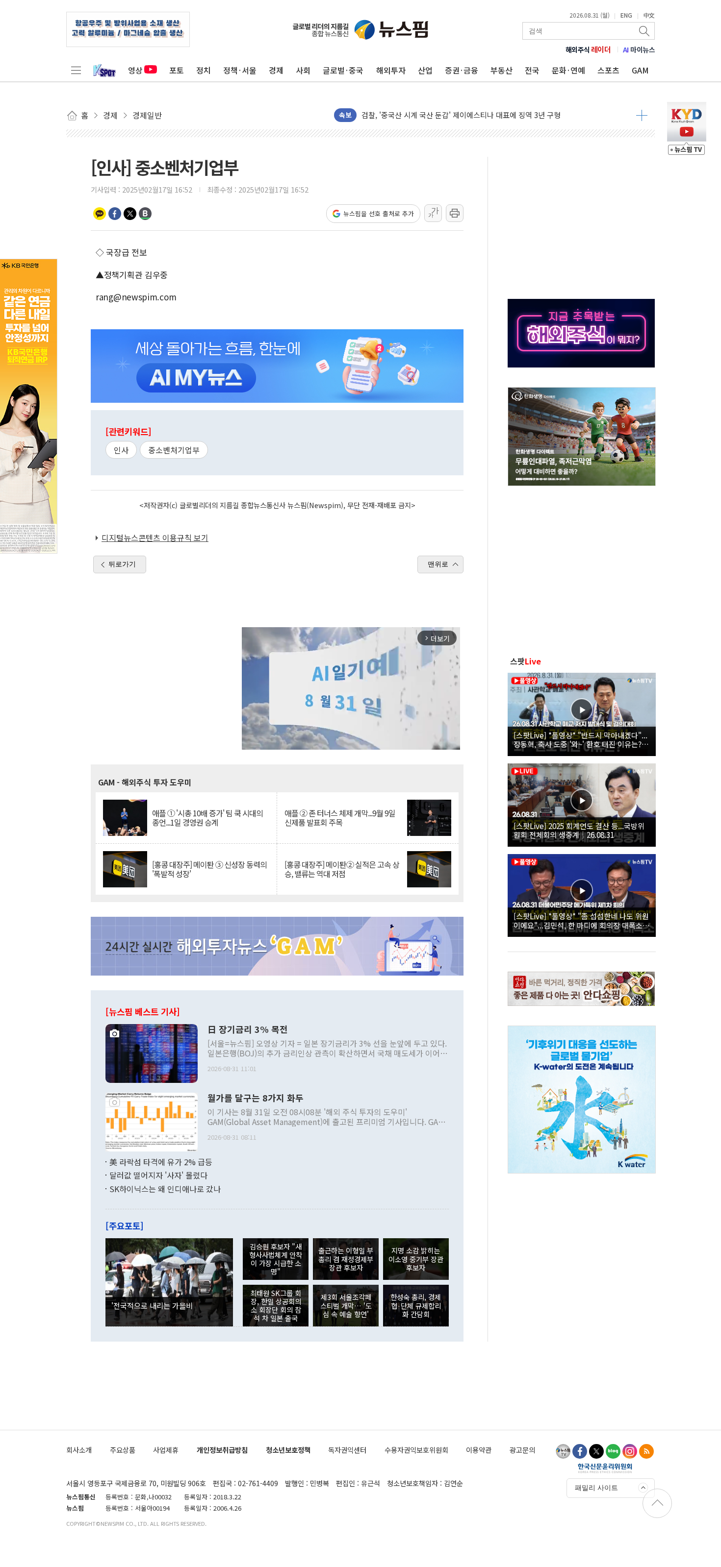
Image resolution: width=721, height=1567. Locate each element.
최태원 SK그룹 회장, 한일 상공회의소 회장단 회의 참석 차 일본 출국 (275, 1305)
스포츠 (608, 70)
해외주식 (588, 49)
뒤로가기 (122, 564)
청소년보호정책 (288, 1450)
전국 (532, 70)
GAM (640, 70)
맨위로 (438, 564)
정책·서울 (240, 70)
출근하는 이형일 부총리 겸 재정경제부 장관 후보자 (345, 1259)
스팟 (525, 661)
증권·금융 (461, 70)
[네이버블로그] (613, 1451)
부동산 (501, 70)
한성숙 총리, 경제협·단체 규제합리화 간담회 (415, 1305)
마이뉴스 (639, 49)
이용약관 (478, 1450)
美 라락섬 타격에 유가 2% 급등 (160, 1161)
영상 (135, 70)
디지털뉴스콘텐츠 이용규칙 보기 (155, 537)
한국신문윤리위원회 (605, 1468)
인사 (121, 450)
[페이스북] (579, 1451)
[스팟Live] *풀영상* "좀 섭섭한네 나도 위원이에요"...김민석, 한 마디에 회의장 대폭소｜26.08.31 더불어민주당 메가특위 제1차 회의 (582, 920)
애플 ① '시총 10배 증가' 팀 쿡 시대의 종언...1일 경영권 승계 (207, 817)
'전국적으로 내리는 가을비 (152, 1305)
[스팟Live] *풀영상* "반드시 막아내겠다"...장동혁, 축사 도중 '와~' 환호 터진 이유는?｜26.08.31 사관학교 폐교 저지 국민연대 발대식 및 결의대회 (581, 739)
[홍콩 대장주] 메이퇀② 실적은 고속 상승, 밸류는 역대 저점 (341, 869)
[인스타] (629, 1451)
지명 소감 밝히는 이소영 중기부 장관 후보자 (415, 1259)
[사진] (151, 1052)
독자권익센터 (347, 1450)
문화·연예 (568, 70)
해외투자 (391, 70)
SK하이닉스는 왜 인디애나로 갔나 (165, 1188)
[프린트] (455, 213)
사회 (303, 70)
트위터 (130, 213)
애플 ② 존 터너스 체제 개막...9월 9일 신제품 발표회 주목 (339, 817)
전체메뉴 (76, 70)
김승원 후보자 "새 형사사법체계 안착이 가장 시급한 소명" (275, 1259)
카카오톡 (99, 213)
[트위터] (596, 1451)
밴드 (145, 213)
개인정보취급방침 (222, 1450)
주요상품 (122, 1450)
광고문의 (522, 1450)
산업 (425, 70)
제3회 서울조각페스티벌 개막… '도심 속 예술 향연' (346, 1305)
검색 (645, 31)
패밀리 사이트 (596, 1488)
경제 (276, 70)
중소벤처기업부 (174, 450)
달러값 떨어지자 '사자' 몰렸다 (158, 1175)
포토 (176, 70)
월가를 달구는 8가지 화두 (255, 1098)
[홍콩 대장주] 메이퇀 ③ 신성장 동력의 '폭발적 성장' (209, 869)
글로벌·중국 (343, 70)
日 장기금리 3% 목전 (247, 1029)
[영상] (582, 713)
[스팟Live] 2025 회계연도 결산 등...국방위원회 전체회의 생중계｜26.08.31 (579, 830)
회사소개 (79, 1450)
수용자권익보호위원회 (416, 1450)
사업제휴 (166, 1450)
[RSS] (646, 1451)
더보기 (642, 115)
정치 (203, 70)
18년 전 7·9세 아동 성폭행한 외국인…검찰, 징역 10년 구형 (452, 115)
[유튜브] (563, 1451)
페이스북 (114, 213)
